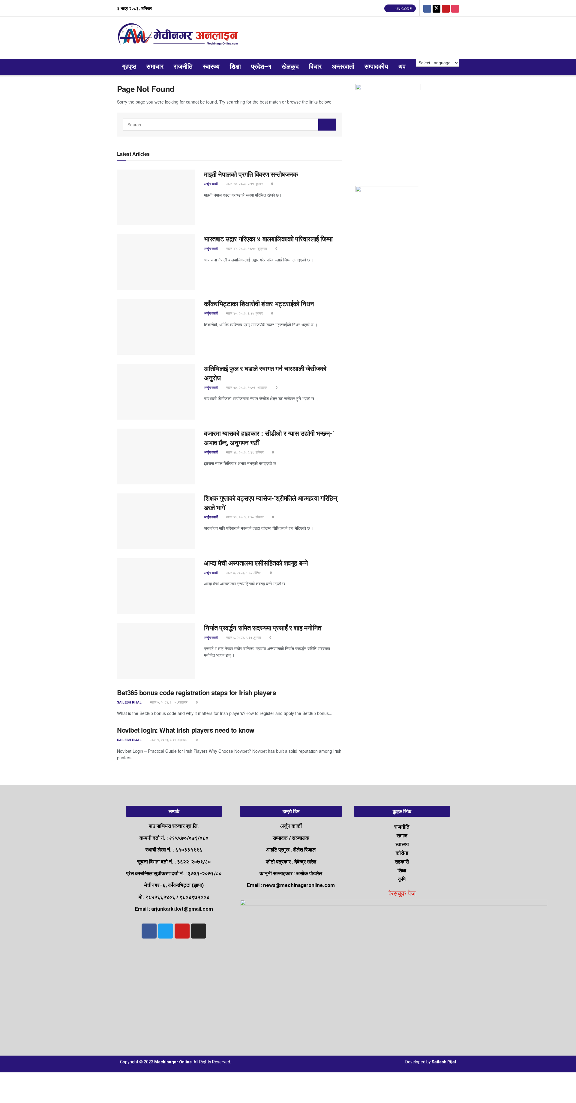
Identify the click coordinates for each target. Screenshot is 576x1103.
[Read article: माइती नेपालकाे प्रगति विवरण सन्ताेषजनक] (156, 197)
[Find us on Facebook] (427, 8)
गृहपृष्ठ (129, 67)
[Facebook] (149, 931)
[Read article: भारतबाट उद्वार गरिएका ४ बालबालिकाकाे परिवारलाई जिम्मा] (156, 262)
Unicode (403, 8)
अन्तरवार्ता (343, 67)
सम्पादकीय (376, 67)
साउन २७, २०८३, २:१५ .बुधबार (244, 183)
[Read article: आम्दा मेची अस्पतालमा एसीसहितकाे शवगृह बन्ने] (156, 586)
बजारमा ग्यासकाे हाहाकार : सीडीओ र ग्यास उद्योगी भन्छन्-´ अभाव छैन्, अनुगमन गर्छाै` (269, 437)
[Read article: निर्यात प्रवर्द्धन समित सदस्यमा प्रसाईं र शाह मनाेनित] (156, 651)
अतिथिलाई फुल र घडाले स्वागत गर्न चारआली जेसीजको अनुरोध (265, 372)
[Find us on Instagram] (455, 8)
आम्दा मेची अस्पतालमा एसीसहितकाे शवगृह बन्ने (256, 563)
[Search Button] (327, 125)
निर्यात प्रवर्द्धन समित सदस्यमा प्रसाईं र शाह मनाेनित (262, 627)
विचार (315, 67)
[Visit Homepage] (179, 37)
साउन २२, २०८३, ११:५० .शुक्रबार (246, 248)
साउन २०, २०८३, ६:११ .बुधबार (244, 313)
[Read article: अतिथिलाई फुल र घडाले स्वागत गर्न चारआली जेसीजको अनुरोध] (156, 392)
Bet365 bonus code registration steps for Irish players (196, 692)
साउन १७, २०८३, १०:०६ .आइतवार (246, 387)
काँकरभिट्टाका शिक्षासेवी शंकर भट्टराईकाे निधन (259, 303)
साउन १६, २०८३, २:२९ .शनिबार (244, 452)
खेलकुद (290, 67)
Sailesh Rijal (129, 702)
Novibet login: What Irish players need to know (185, 730)
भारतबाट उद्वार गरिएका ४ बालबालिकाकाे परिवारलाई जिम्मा (268, 238)
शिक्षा (235, 67)
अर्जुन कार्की (211, 183)
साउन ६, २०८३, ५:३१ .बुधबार (243, 637)
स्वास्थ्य (211, 67)
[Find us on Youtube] (446, 8)
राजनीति (183, 67)
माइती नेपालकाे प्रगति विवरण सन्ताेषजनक (251, 174)
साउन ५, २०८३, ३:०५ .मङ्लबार (168, 702)
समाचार (155, 67)
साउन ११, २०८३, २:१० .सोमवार (244, 516)
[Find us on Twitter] (436, 8)
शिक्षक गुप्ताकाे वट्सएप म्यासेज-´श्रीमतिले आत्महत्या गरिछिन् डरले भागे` (270, 502)
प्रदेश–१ (261, 67)
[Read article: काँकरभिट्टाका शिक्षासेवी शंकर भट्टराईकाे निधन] (156, 327)
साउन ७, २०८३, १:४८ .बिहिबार (243, 572)
